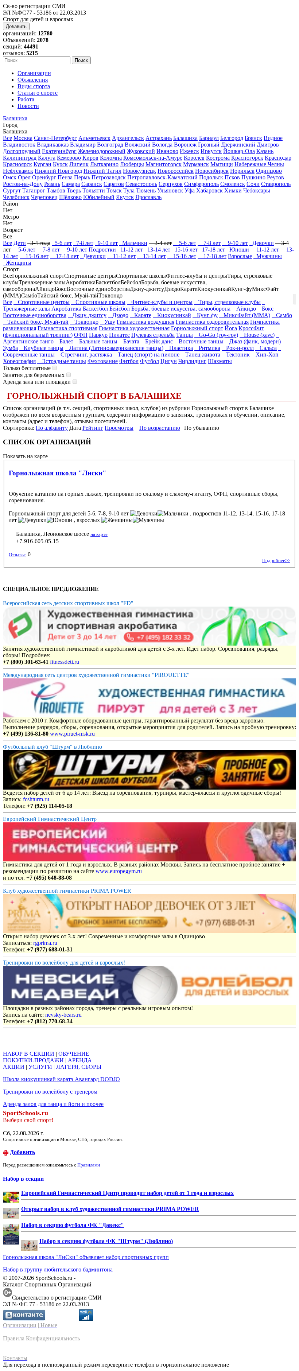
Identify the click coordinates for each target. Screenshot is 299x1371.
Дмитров (268, 144)
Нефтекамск (18, 171)
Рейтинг (92, 428)
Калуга (46, 158)
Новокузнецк (139, 171)
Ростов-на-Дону (23, 184)
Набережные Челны (259, 164)
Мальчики (133, 243)
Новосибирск (212, 171)
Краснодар (278, 158)
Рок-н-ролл (238, 348)
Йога (231, 328)
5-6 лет (62, 243)
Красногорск (247, 158)
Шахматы (220, 361)
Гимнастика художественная (134, 328)
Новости (28, 106)
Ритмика (207, 348)
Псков (232, 177)
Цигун (168, 361)
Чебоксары (256, 190)
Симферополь (201, 184)
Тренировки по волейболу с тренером (50, 1091)
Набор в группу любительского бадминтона (58, 1269)
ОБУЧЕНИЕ (73, 1054)
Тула (129, 190)
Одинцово (269, 171)
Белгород (231, 138)
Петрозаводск (109, 177)
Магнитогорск (163, 164)
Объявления (33, 80)
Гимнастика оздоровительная (212, 322)
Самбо (282, 315)
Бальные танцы (96, 341)
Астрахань (158, 138)
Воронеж (185, 144)
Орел (24, 177)
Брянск (253, 138)
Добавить (16, 26)
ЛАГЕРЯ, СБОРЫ (78, 1067)
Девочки (261, 243)
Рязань (52, 184)
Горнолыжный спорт (197, 328)
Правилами (88, 1165)
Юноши (237, 249)
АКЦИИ (13, 1067)
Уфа (190, 190)
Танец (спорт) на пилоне (146, 354)
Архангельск (128, 138)
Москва (22, 138)
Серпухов (171, 184)
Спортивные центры (41, 302)
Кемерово (69, 158)
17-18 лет (212, 249)
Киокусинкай (172, 315)
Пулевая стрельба (153, 335)
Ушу (107, 322)
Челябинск (16, 197)
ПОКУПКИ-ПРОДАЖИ (33, 1060)
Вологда (162, 144)
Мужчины (267, 256)
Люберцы (132, 164)
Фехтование (103, 361)
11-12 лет (130, 249)
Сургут (12, 190)
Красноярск (17, 164)
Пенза (65, 177)
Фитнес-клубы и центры (160, 302)
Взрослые (240, 256)
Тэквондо (84, 322)
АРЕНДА (80, 1060)
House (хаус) (257, 335)
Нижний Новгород (58, 171)
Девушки (93, 256)
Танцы (184, 335)
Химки (233, 190)
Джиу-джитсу (87, 315)
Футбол (149, 361)
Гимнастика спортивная (67, 328)
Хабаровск (209, 190)
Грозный (209, 144)
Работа (26, 99)
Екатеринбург (59, 151)
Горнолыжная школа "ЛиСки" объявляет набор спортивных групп (86, 1257)
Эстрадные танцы (61, 361)
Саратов (114, 184)
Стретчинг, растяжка (84, 354)
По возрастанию (159, 428)
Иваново (167, 151)
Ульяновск (170, 190)
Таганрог (33, 190)
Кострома (218, 158)
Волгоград (110, 144)
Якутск (125, 197)
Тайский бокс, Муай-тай (36, 322)
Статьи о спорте (38, 93)
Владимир (83, 144)
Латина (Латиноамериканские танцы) (114, 348)
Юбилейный (98, 197)
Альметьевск (94, 138)
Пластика (179, 348)
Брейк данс (157, 341)
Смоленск (232, 184)
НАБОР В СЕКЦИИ (28, 1054)
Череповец (44, 197)
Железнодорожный (101, 151)
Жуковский (141, 151)
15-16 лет (185, 249)
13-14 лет (157, 249)
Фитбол (129, 361)
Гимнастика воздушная (145, 322)
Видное (273, 138)
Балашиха (15, 118)
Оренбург (44, 177)
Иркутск (211, 151)
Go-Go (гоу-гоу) (216, 335)
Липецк (79, 164)
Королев (194, 158)
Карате (140, 315)
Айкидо (244, 308)
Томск (114, 190)
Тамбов (56, 190)
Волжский (138, 144)
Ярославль (148, 197)
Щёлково (70, 197)
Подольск (211, 177)
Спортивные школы (98, 302)
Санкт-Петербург (55, 138)
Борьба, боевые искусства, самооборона (180, 308)
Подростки (102, 249)
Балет (64, 341)
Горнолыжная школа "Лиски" (57, 473)
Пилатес (119, 335)
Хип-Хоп (265, 354)
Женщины (17, 263)
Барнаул (209, 138)
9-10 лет (106, 243)
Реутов (275, 177)
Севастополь (141, 184)
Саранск (91, 184)
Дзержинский (238, 144)
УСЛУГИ (40, 1067)
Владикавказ (53, 144)
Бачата (129, 341)
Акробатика (66, 308)
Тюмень (146, 190)
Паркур (98, 335)
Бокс (265, 308)
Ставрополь (276, 184)
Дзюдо (118, 315)
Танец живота (200, 354)
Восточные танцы (199, 341)
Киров (90, 158)
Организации (34, 73)
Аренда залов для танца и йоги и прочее (53, 1104)
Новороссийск (176, 171)
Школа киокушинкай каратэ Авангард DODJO (61, 1079)
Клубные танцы (41, 348)
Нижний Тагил (102, 171)
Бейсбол (119, 308)
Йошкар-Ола (239, 151)
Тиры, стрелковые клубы (227, 302)
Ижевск (189, 151)
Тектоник (236, 354)
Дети (19, 243)
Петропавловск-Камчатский (162, 177)
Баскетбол (95, 308)
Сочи (253, 184)
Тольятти (93, 190)
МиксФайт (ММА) (244, 315)
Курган (42, 164)
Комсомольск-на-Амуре (152, 158)
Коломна (111, 158)
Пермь (82, 177)
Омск (9, 177)
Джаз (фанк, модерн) (253, 341)
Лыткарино (104, 164)
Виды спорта (34, 86)
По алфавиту (52, 428)
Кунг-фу (205, 315)
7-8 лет (83, 243)
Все (7, 138)
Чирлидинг (192, 361)
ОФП (81, 335)
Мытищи (221, 164)
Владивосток (19, 144)
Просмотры (119, 428)
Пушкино (253, 177)
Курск (60, 164)
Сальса (266, 348)
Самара (71, 184)
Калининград (19, 158)
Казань (264, 151)
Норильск (242, 171)
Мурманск (196, 164)
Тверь (74, 190)
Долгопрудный (21, 151)
